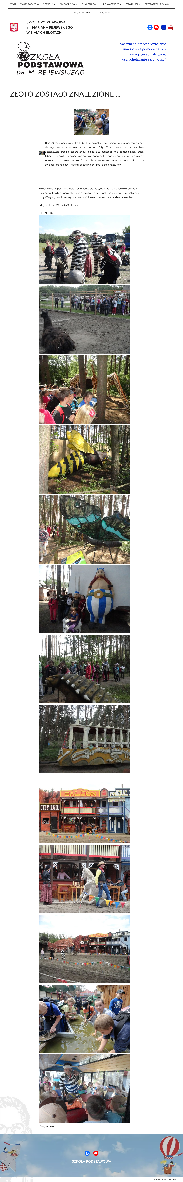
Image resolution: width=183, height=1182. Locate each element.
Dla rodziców (67, 4)
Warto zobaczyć (29, 4)
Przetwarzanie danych (157, 4)
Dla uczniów (89, 4)
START (13, 4)
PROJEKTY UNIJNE (81, 13)
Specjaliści (132, 4)
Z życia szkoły (111, 4)
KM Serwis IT (171, 1179)
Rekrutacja (104, 13)
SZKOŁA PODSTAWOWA (91, 1161)
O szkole (48, 4)
